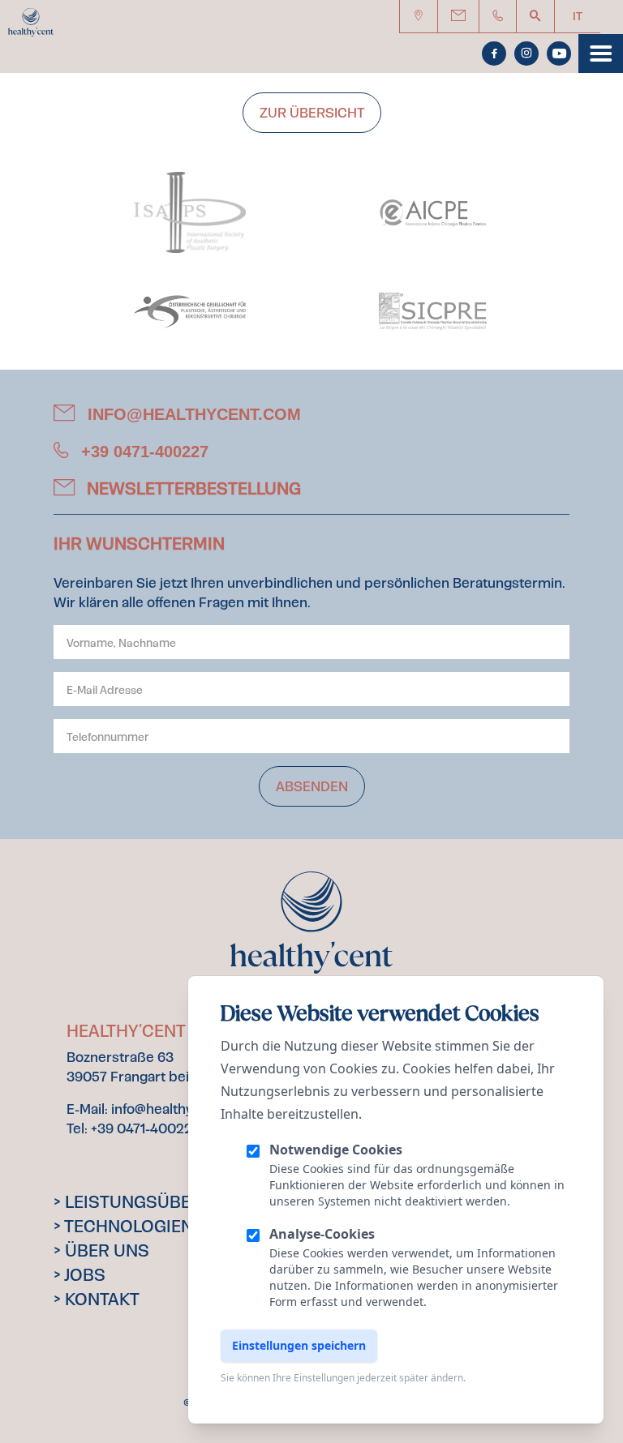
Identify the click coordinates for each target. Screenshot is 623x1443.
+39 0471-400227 (142, 451)
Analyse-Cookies (322, 1234)
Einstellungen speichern (299, 1345)
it (577, 16)
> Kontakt (97, 1299)
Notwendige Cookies (335, 1149)
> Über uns (101, 1250)
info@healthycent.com (192, 414)
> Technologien (123, 1226)
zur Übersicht (312, 113)
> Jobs (79, 1275)
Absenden (312, 786)
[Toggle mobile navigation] (600, 53)
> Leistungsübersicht (153, 1202)
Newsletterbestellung (192, 488)
